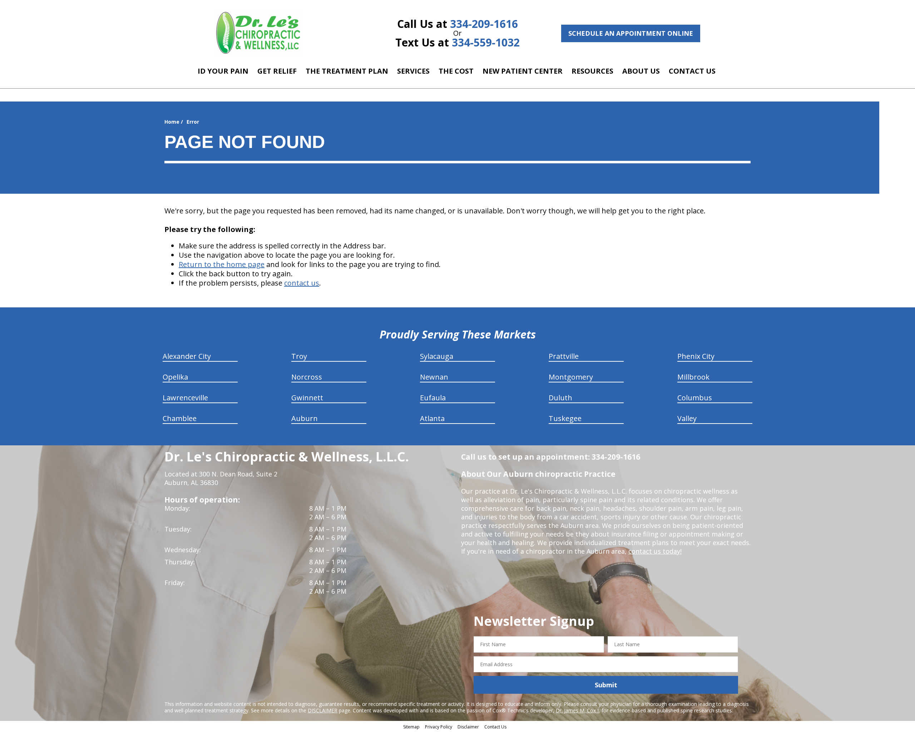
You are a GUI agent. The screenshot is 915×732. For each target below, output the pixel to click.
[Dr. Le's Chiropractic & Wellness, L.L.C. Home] (258, 32)
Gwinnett (307, 397)
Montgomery (571, 377)
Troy (299, 356)
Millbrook (693, 377)
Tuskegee (565, 418)
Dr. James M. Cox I (577, 710)
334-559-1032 (486, 42)
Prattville (564, 356)
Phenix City (695, 356)
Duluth (560, 397)
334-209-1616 (484, 23)
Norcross (306, 377)
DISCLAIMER (322, 710)
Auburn (304, 418)
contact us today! (655, 551)
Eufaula (433, 397)
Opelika (175, 377)
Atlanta (432, 418)
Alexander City (187, 356)
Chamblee (180, 418)
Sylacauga (436, 356)
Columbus (694, 397)
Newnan (434, 377)
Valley (687, 418)
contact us (301, 283)
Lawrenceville (185, 397)
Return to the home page (221, 264)
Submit (606, 685)
